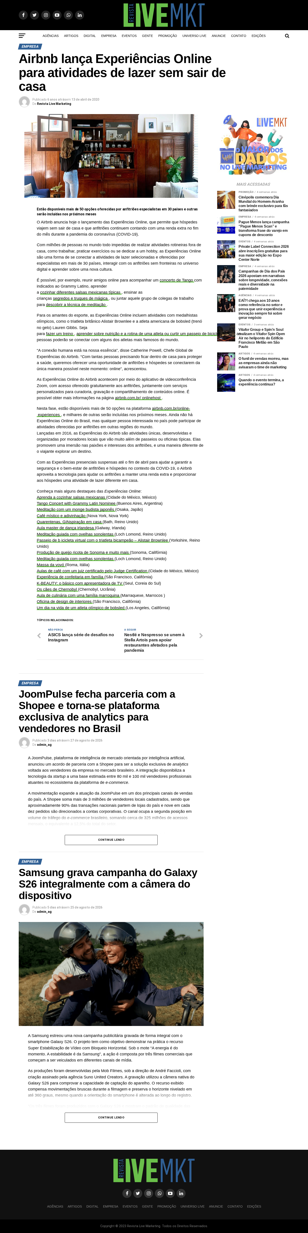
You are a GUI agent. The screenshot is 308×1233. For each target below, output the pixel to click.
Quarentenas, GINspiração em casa (70, 522)
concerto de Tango (177, 280)
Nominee (108, 503)
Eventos (129, 36)
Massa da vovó (51, 565)
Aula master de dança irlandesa (66, 528)
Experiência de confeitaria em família (70, 577)
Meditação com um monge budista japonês (76, 509)
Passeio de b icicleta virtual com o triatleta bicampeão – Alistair (94, 540)
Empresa (108, 36)
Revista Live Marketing (54, 104)
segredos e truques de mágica (81, 298)
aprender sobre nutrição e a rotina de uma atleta (120, 333)
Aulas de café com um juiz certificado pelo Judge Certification (92, 571)
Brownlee (160, 540)
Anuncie (219, 36)
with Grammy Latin (81, 503)
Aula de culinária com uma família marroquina (78, 595)
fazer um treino (60, 333)
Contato (238, 36)
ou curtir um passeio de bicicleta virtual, (199, 333)
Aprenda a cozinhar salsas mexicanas (71, 497)
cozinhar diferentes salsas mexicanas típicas (81, 292)
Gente (147, 36)
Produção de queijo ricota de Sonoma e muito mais (83, 552)
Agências (51, 36)
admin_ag (44, 744)
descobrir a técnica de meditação (76, 304)
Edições (259, 36)
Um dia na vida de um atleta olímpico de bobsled (81, 608)
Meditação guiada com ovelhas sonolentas (76, 534)
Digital (90, 36)
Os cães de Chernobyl (57, 589)
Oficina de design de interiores (65, 601)
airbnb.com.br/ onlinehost (138, 398)
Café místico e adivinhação (62, 516)
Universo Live (194, 36)
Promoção (167, 36)
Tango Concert (50, 503)
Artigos (71, 36)
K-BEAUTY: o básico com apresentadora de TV (80, 583)
